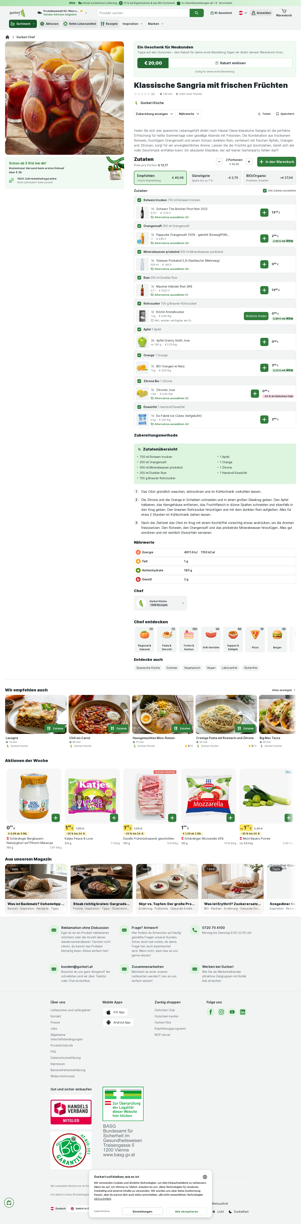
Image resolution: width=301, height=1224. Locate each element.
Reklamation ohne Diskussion (85, 928)
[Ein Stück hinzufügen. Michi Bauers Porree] (289, 818)
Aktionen (52, 23)
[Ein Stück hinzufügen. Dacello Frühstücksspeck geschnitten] (172, 818)
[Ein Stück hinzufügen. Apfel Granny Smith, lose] (264, 342)
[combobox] (143, 13)
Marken (153, 23)
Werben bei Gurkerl (217, 967)
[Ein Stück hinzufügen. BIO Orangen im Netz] (264, 368)
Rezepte (112, 23)
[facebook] (211, 1012)
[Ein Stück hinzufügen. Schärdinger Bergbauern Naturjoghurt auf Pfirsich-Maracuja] (56, 818)
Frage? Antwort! (145, 928)
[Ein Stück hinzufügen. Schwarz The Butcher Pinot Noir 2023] (264, 213)
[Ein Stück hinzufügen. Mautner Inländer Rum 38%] (264, 290)
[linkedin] (243, 1012)
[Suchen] (197, 13)
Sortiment (23, 23)
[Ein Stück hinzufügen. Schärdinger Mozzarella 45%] (230, 818)
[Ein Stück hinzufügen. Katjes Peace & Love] (114, 818)
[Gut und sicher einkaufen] (71, 1150)
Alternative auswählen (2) (172, 398)
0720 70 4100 (213, 928)
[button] (261, 13)
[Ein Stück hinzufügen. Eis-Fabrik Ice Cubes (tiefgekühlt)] (264, 419)
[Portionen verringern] (219, 161)
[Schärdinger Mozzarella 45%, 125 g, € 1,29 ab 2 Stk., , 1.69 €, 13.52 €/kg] (208, 796)
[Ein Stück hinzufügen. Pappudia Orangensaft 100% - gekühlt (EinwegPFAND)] (264, 238)
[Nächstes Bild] (288, 639)
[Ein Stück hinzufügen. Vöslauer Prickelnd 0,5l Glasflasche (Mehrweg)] (264, 264)
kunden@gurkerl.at (77, 967)
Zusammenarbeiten (148, 967)
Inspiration (130, 23)
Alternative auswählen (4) (172, 217)
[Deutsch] (242, 13)
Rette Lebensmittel (82, 23)
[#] (123, 1104)
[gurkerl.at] (7, 37)
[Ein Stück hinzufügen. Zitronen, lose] (255, 394)
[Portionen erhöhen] (249, 161)
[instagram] (221, 1012)
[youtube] (232, 1012)
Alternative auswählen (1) (171, 294)
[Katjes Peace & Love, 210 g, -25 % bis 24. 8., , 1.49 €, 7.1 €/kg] (92, 796)
